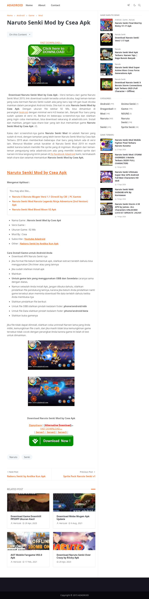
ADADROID (15, 5)
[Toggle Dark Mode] (134, 5)
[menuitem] (29, 5)
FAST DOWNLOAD (51, 42)
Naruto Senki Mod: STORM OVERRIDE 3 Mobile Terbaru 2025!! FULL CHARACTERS (128, 159)
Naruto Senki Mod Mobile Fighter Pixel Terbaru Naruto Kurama (128, 143)
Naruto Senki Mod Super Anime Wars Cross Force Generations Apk (127, 70)
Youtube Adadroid (34, 239)
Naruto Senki (120, 34)
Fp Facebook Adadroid (62, 154)
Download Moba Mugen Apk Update (73, 518)
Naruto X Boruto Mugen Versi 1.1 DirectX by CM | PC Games (46, 196)
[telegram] (128, 5)
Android (23, 112)
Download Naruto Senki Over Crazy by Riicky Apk (74, 556)
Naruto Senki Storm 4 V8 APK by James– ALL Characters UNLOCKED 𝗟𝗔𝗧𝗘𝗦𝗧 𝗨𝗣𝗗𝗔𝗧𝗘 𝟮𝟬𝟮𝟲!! (128, 208)
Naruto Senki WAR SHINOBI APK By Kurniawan (124, 192)
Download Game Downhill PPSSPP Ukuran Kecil (26, 518)
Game (125, 20)
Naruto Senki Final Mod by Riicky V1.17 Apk (128, 24)
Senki (27, 457)
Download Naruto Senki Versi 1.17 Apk (127, 39)
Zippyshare (35, 425)
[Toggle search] (139, 5)
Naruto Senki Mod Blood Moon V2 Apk (34, 209)
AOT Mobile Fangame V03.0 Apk (26, 556)
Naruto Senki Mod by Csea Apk (37, 172)
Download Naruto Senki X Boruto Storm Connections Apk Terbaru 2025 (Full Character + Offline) (128, 87)
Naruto (13, 457)
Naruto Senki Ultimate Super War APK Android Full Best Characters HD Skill (127, 176)
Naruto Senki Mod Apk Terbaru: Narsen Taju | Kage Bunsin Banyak (126, 55)
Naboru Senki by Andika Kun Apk (39, 243)
